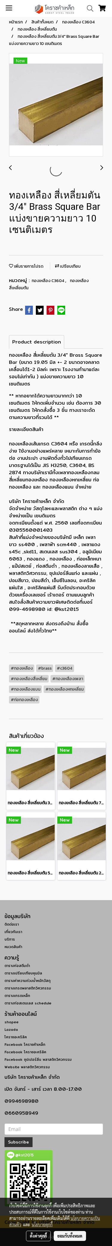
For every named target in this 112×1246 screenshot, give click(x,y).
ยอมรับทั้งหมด (69, 1236)
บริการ (9, 939)
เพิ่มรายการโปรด (28, 266)
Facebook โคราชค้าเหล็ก (24, 1044)
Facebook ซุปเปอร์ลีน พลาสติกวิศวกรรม (38, 1059)
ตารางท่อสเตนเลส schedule (27, 1003)
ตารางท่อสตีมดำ (17, 965)
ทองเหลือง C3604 (48, 281)
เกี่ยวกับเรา (13, 932)
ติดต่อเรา (11, 924)
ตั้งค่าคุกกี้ (38, 1236)
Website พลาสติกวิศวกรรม (27, 1067)
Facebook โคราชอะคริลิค (25, 1052)
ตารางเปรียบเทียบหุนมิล (23, 973)
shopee (11, 1022)
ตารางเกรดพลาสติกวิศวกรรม (27, 988)
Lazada (11, 1029)
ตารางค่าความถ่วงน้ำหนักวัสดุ (27, 980)
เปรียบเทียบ (70, 266)
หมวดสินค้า (13, 947)
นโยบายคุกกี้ (42, 1224)
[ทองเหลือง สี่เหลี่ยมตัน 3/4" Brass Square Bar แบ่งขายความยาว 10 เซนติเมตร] (56, 105)
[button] (88, 8)
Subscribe (18, 1142)
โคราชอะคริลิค (15, 1037)
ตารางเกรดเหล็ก (17, 995)
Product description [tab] (36, 342)
